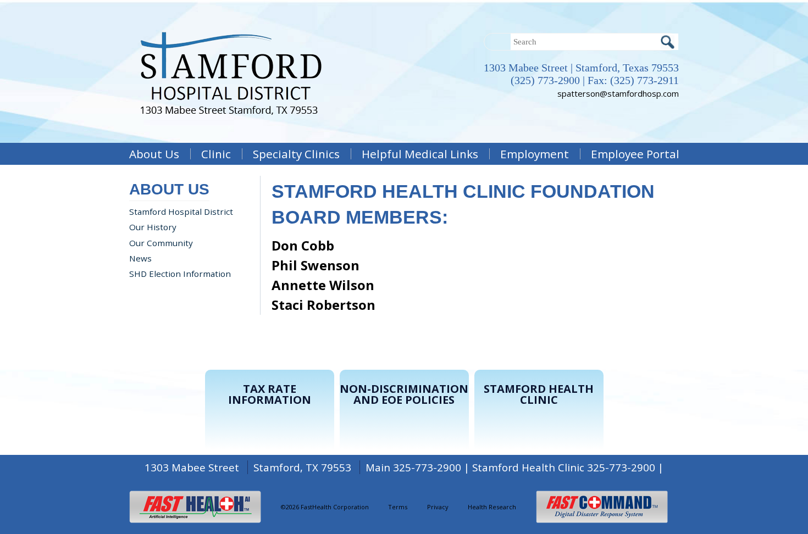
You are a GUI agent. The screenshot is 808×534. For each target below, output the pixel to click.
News (140, 258)
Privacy (438, 507)
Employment (534, 154)
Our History (152, 227)
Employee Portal (635, 154)
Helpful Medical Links (420, 154)
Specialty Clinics (296, 154)
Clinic (216, 154)
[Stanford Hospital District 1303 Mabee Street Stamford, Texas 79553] (231, 126)
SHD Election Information (180, 274)
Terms (397, 507)
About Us (154, 154)
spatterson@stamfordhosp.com (618, 93)
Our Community (161, 243)
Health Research (492, 507)
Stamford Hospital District (181, 211)
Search (667, 42)
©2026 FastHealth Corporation (325, 507)
